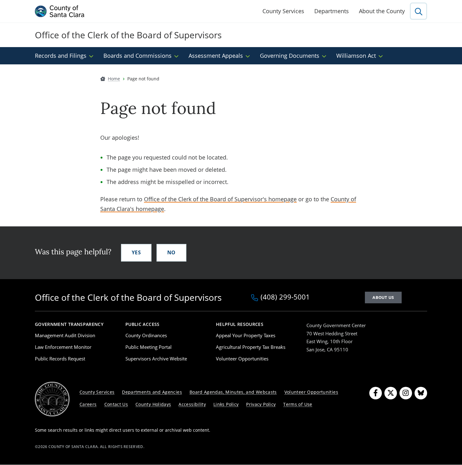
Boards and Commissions (137, 55)
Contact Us (116, 404)
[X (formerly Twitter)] (390, 393)
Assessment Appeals (216, 55)
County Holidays (153, 404)
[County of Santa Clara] (60, 11)
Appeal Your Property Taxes (245, 335)
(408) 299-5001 (285, 297)
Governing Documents (289, 55)
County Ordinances (146, 335)
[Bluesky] (421, 393)
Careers (88, 404)
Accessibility (192, 404)
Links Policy (226, 404)
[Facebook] (375, 393)
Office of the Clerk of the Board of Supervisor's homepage (220, 199)
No (171, 252)
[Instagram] (405, 393)
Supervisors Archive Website (156, 358)
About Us (383, 297)
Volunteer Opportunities (242, 358)
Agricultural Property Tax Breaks (250, 347)
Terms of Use (297, 404)
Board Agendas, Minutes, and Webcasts (233, 392)
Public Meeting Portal (148, 347)
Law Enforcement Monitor (63, 347)
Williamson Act (356, 55)
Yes (136, 252)
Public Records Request (60, 358)
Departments (331, 11)
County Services (283, 11)
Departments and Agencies (152, 392)
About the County (382, 11)
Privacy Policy (261, 404)
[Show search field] (418, 11)
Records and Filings (60, 55)
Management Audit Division (65, 335)
